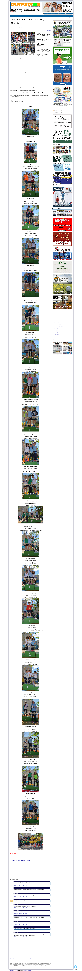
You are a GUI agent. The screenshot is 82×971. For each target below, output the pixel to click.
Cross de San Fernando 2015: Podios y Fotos (20, 860)
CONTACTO (55, 356)
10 (50, 26)
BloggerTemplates (25, 970)
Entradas (55, 110)
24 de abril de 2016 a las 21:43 (20, 896)
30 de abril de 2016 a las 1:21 (20, 924)
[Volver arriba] (75, 967)
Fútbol (47, 13)
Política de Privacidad (56, 358)
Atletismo (60, 13)
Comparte (49, 30)
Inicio (13, 16)
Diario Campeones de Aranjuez (14, 970)
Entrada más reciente (13, 958)
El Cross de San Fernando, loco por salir (19, 856)
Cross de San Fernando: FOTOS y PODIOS (27, 21)
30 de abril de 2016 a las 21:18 (20, 936)
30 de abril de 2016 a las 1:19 (20, 907)
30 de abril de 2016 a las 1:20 (20, 918)
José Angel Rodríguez (17, 899)
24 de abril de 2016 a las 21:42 (20, 885)
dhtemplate (29, 970)
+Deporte (67, 13)
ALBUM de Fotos (13, 58)
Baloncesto (53, 13)
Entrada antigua (48, 958)
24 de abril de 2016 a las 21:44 (20, 902)
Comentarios (56, 112)
